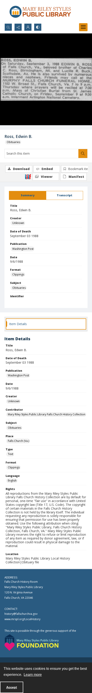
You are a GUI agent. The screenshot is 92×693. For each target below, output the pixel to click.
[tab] (27, 195)
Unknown (18, 223)
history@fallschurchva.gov (21, 614)
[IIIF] (27, 176)
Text (10, 454)
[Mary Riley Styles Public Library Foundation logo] (31, 643)
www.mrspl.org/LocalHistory (22, 619)
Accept (11, 687)
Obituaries (13, 142)
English (12, 480)
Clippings (18, 274)
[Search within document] (82, 153)
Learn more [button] (33, 675)
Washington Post (22, 249)
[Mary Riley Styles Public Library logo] (40, 11)
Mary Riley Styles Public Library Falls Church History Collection (46, 414)
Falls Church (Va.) (18, 441)
